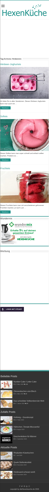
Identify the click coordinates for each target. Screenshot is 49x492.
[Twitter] (22, 486)
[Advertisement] (24, 40)
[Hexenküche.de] (24, 10)
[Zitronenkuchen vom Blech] (6, 394)
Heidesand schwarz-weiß (24, 472)
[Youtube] (27, 486)
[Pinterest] (24, 486)
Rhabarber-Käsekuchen (24, 453)
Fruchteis (5, 168)
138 (27, 384)
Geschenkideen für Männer (25, 436)
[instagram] (29, 486)
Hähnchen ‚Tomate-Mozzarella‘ (27, 427)
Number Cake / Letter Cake (25, 382)
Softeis (3, 116)
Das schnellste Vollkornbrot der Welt (29, 401)
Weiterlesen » (5, 108)
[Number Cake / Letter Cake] (6, 385)
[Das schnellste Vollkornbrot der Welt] (6, 404)
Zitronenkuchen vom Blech (25, 391)
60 (27, 403)
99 (26, 393)
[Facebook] (19, 486)
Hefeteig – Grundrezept (23, 417)
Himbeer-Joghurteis (10, 64)
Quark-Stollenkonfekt (22, 462)
